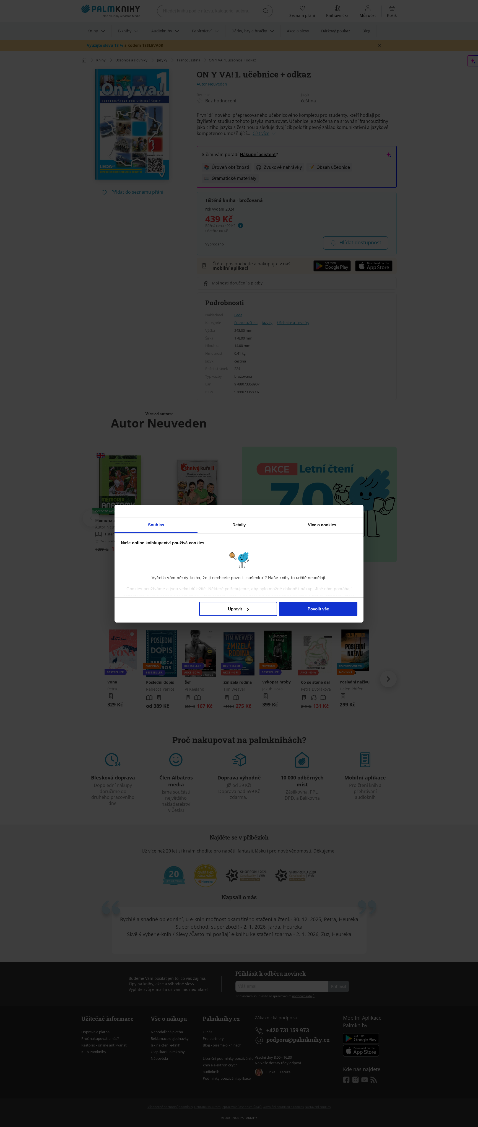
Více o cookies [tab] (322, 524)
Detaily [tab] (239, 524)
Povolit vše (318, 609)
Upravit (235, 609)
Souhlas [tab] (156, 524)
